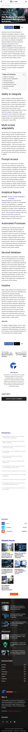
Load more (13, 594)
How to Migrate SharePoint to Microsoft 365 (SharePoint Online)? (7, 587)
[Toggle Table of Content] (23, 74)
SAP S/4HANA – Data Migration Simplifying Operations (7, 354)
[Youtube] (14, 721)
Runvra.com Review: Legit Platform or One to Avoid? (14, 471)
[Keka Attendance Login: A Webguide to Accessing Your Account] (21, 563)
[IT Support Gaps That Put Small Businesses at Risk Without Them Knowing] (7, 563)
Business (4, 567)
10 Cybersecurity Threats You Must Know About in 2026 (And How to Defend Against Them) (17, 652)
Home (3, 5)
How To (3, 583)
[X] (10, 721)
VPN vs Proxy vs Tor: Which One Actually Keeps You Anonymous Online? (18, 644)
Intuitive (6, 88)
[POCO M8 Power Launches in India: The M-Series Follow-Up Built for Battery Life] (7, 547)
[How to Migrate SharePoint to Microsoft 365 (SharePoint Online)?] (7, 580)
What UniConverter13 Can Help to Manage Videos (20, 354)
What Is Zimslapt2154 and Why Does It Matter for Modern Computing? (20, 555)
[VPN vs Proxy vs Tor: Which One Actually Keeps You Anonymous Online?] (5, 644)
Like (25, 523)
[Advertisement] (14, 418)
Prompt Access (8, 80)
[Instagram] (6, 721)
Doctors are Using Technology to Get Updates (16, 197)
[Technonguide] (14, 1)
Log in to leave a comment (14, 398)
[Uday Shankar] (14, 366)
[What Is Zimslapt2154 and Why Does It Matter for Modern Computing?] (21, 547)
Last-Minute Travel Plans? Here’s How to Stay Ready (14, 479)
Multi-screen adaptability (11, 78)
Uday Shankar (14, 372)
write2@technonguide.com (14, 711)
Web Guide (17, 567)
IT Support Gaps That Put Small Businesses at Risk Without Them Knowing (18, 623)
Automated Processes (10, 84)
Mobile (3, 550)
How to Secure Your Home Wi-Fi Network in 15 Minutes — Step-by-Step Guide (18, 636)
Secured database (9, 86)
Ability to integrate (8, 77)
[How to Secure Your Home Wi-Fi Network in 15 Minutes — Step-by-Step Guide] (5, 636)
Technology (7, 5)
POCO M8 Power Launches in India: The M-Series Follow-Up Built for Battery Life (7, 555)
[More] (22, 27)
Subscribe (24, 531)
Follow (24, 527)
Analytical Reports (9, 82)
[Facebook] (3, 721)
